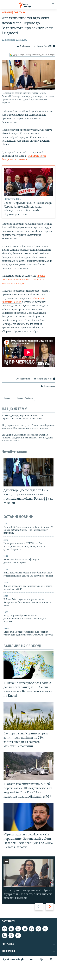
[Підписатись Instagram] (31, 928)
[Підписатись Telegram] (45, 928)
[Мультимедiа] (31, 959)
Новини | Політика (14, 12)
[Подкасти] (41, 959)
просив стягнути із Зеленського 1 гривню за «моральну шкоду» (23, 280)
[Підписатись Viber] (38, 928)
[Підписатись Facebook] (4, 928)
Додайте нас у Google (13, 959)
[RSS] (4, 935)
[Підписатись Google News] (11, 928)
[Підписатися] (18, 935)
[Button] (23, 46)
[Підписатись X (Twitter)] (18, 928)
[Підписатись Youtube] (25, 928)
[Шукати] (51, 959)
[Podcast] (11, 935)
